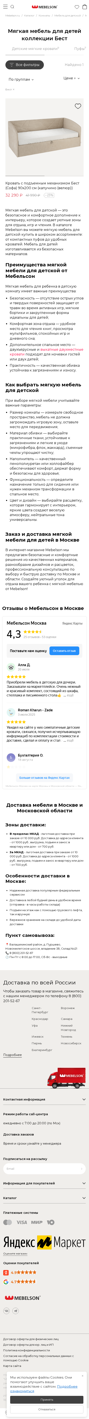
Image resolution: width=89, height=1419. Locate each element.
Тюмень (66, 1036)
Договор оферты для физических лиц (31, 1339)
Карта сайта (12, 1366)
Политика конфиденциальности (26, 1350)
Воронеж (68, 1008)
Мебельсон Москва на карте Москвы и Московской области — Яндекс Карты (46, 786)
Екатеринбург (42, 1050)
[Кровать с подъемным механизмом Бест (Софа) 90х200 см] (44, 137)
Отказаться (46, 1409)
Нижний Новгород (68, 1028)
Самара (66, 1019)
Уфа (35, 1025)
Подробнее (12, 1055)
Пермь (37, 1043)
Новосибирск (71, 1043)
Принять (47, 1399)
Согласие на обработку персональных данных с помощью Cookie (38, 1358)
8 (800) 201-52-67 (21, 953)
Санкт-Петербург (40, 1010)
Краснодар (40, 1019)
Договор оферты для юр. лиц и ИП (28, 1344)
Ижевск (37, 1036)
